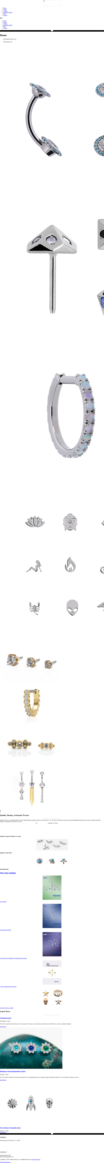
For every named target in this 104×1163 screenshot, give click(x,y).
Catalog (5, 11)
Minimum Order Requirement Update (12, 1071)
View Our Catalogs (8, 873)
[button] (52, 18)
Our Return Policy (35, 1159)
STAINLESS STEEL (5, 930)
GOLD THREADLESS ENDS (8, 986)
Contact (5, 15)
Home (4, 8)
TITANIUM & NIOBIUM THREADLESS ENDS (13, 958)
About (4, 9)
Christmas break (5, 1018)
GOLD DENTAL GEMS (6, 1008)
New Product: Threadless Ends (10, 1128)
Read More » (3, 1026)
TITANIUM (3, 901)
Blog (4, 14)
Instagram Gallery (7, 12)
